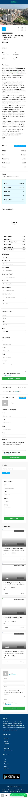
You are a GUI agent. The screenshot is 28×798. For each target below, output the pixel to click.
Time (3, 328)
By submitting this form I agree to (12, 374)
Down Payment (6, 260)
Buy (5, 759)
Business (6, 741)
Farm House (6, 768)
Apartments (6, 763)
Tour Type (4, 315)
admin (6, 558)
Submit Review (14, 518)
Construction (6, 743)
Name (3, 341)
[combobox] (14, 318)
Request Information (14, 457)
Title (5, 491)
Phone (3, 347)
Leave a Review (6, 472)
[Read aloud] (3, 137)
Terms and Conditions (8, 750)
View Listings (22, 397)
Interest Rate (5, 267)
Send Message (14, 708)
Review (6, 505)
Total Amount (5, 254)
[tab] (4, 29)
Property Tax (5, 280)
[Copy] (4, 137)
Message (4, 361)
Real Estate (6, 738)
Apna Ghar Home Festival (7, 33)
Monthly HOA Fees (7, 294)
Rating (6, 498)
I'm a (3, 433)
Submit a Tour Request (14, 378)
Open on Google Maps (20, 145)
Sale (5, 761)
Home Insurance (6, 287)
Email (3, 354)
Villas (5, 766)
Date (3, 321)
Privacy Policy (7, 748)
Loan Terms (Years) (7, 274)
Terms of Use (7, 375)
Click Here (17, 391)
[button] (18, 794)
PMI (3, 300)
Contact (5, 746)
